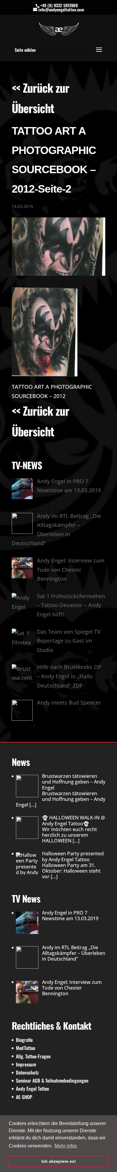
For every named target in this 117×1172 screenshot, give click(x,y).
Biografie (24, 1039)
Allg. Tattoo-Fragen (33, 1056)
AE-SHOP (24, 1097)
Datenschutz (27, 1072)
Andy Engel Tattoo (32, 1088)
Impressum (26, 1064)
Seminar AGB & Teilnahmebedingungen (52, 1080)
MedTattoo (25, 1047)
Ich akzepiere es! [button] (58, 1161)
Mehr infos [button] (66, 1145)
